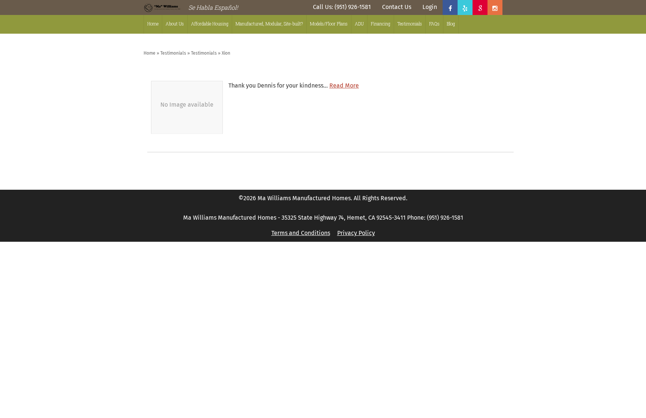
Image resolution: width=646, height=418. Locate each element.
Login (429, 7)
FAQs (434, 24)
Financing (380, 24)
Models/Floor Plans (329, 24)
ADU (359, 24)
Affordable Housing (209, 24)
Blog (451, 24)
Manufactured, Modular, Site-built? (269, 24)
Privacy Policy (356, 233)
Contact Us (396, 7)
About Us (175, 24)
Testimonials (409, 24)
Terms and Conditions (300, 233)
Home (153, 24)
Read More (344, 86)
